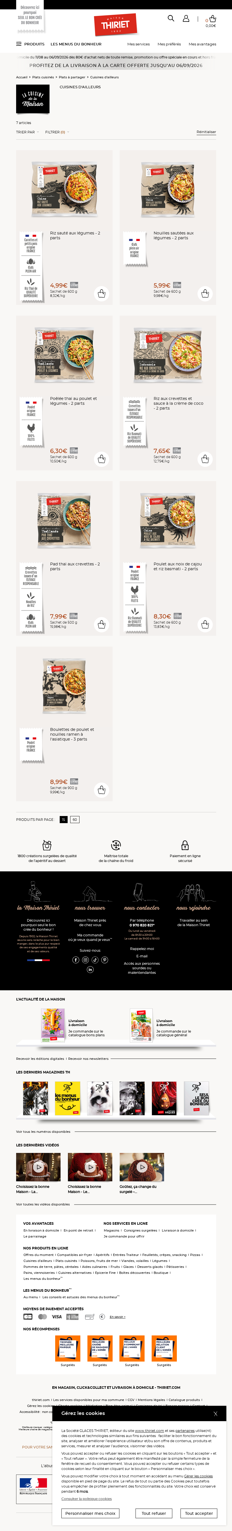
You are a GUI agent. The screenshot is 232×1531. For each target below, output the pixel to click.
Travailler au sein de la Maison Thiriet (193, 922)
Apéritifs (102, 1255)
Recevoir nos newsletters (88, 1058)
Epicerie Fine (105, 1273)
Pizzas (195, 1255)
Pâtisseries (175, 1267)
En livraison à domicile (41, 1230)
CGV (131, 1400)
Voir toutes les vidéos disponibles (43, 1204)
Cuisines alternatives (75, 1273)
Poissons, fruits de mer (99, 1261)
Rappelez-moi (142, 949)
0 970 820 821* (142, 925)
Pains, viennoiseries (39, 1273)
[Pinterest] (104, 959)
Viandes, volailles (135, 1261)
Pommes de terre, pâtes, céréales (51, 1267)
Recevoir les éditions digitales (40, 1058)
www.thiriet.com (149, 1431)
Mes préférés (169, 44)
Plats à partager (72, 77)
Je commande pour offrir (124, 1236)
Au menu (30, 1297)
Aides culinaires (94, 1267)
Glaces (128, 1267)
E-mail (141, 956)
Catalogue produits (184, 1400)
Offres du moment (38, 1255)
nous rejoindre (193, 908)
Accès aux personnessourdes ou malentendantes (142, 968)
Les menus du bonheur (76, 44)
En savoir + (118, 1317)
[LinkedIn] (90, 969)
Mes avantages (202, 44)
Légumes (159, 1261)
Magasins (111, 1230)
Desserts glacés (150, 1267)
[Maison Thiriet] (116, 25)
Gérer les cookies (198, 1476)
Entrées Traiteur (126, 1255)
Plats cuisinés (43, 77)
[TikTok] (95, 959)
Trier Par (25, 132)
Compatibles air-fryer (74, 1255)
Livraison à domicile (178, 1230)
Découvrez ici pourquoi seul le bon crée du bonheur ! (38, 925)
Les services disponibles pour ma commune (88, 1400)
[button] (186, 19)
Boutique (161, 1273)
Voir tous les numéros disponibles (43, 1131)
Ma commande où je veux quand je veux (90, 937)
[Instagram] (85, 959)
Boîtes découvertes (134, 1273)
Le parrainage (34, 1236)
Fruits (115, 1267)
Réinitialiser (206, 132)
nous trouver (90, 908)
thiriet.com (41, 1400)
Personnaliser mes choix (90, 1513)
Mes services (138, 44)
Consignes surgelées (140, 1230)
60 (75, 819)
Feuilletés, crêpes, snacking (164, 1255)
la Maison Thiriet (38, 908)
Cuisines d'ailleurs (104, 77)
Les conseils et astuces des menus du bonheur (81, 1297)
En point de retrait (78, 1230)
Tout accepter (199, 1513)
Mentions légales (151, 1400)
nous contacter (142, 908)
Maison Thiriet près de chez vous (90, 922)
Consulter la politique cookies (86, 1499)
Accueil (21, 77)
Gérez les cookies (41, 1406)
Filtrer (55, 132)
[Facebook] (75, 959)
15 (63, 819)
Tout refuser (154, 1513)
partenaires (185, 1431)
